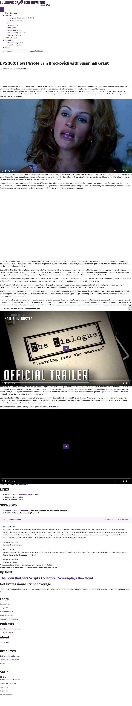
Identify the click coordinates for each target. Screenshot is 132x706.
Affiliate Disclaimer (6, 695)
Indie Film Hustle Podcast (17, 20)
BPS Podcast (48, 565)
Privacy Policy (4, 687)
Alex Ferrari (4, 642)
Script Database (11, 38)
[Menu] (2, 9)
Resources (9, 40)
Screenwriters (12, 25)
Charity (3, 646)
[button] (8, 55)
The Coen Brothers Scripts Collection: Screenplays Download (46, 578)
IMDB (21, 497)
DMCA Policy (4, 691)
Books (2, 664)
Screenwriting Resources (9, 660)
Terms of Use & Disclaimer (8, 683)
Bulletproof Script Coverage (10, 656)
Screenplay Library (14, 30)
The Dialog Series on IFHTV (49, 407)
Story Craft (11, 28)
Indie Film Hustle (14, 45)
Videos (7, 48)
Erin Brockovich (17, 499)
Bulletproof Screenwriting (10, 69)
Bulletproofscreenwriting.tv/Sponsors (42, 567)
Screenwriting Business (16, 33)
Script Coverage (11, 13)
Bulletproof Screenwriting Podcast (20, 18)
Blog (6, 23)
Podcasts (8, 16)
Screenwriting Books (15, 43)
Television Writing (14, 35)
